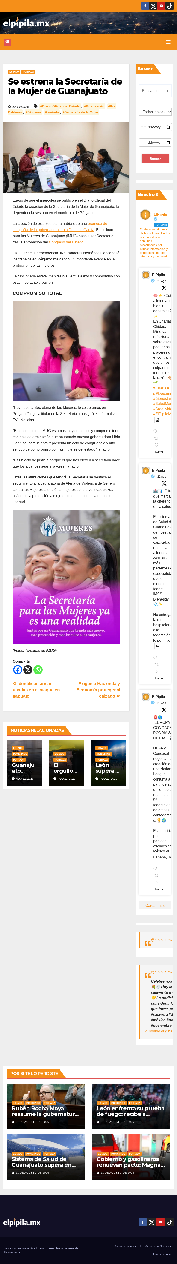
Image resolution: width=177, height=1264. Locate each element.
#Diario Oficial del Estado (60, 106)
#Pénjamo (33, 112)
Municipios (20, 753)
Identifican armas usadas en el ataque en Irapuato (36, 689)
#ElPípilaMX (163, 414)
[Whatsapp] (38, 669)
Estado (14, 72)
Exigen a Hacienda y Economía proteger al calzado (98, 689)
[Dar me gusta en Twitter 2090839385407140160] (157, 882)
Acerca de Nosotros (158, 1246)
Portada (28, 72)
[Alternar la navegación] (168, 42)
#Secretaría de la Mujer (80, 112)
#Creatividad (163, 409)
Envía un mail (162, 1254)
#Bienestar (162, 398)
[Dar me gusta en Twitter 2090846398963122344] (157, 671)
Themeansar (11, 1252)
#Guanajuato (94, 106)
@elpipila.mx (161, 940)
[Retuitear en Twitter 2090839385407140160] (157, 875)
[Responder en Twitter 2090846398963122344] (156, 658)
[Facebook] (17, 669)
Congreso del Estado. (66, 242)
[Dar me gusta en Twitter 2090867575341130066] (157, 445)
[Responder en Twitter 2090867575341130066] (156, 432)
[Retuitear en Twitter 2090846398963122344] (157, 665)
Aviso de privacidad (127, 1246)
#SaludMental (164, 404)
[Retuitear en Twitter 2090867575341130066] (157, 438)
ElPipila (158, 275)
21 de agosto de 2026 (32, 1122)
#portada (52, 112)
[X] (27, 669)
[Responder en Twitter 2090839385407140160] (156, 869)
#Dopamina (165, 393)
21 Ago (161, 281)
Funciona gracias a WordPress (24, 1248)
